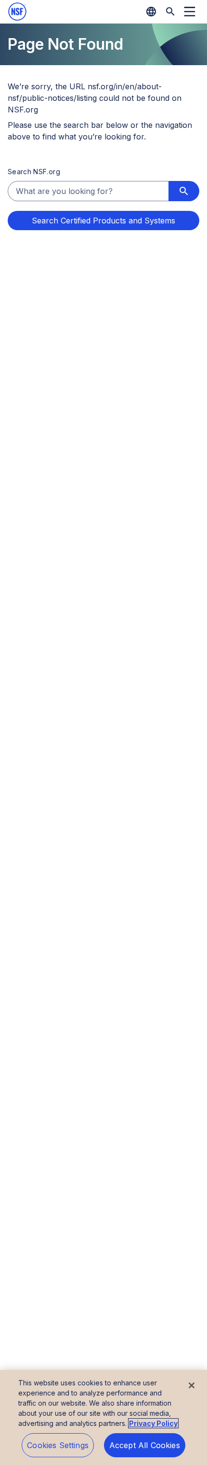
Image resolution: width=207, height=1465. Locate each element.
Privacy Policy (153, 1423)
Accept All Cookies (144, 1445)
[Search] (170, 11)
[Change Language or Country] (151, 11)
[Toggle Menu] (189, 11)
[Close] (191, 1385)
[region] (103, 1417)
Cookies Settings (58, 1445)
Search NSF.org (34, 171)
